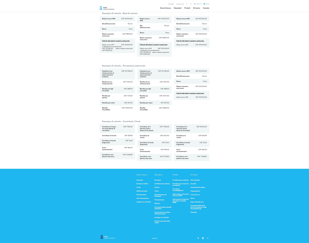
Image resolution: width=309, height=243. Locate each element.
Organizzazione (195, 191)
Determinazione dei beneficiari (160, 195)
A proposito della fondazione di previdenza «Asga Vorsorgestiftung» (198, 207)
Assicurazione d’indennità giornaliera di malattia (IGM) (180, 200)
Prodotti (187, 8)
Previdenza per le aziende (180, 180)
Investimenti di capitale (197, 187)
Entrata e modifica (142, 184)
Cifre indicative (195, 180)
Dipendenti (178, 8)
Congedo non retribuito (143, 202)
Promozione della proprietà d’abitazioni (162, 208)
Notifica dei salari (141, 191)
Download (171, 4)
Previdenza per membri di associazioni (181, 184)
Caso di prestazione (142, 198)
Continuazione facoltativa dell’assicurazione (162, 213)
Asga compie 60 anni (197, 202)
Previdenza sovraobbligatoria (178, 189)
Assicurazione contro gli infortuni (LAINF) (181, 195)
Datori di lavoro (165, 8)
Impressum (154, 238)
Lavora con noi (180, 4)
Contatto (206, 8)
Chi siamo (196, 8)
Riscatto (157, 203)
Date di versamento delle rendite (162, 222)
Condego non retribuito (161, 217)
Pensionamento (141, 195)
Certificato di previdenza (162, 184)
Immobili (193, 184)
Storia (192, 198)
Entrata (156, 187)
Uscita (138, 187)
